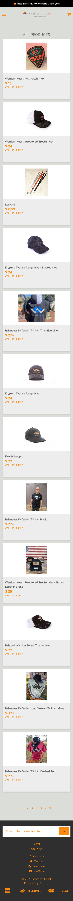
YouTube (38, 871)
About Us (36, 848)
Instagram (38, 866)
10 (49, 807)
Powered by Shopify (36, 883)
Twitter (38, 861)
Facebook (38, 856)
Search (37, 843)
